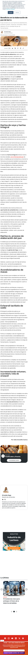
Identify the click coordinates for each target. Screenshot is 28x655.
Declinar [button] (17, 12)
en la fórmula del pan (17, 157)
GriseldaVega (7, 31)
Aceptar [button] (10, 12)
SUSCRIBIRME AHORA (14, 460)
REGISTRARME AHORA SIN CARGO (14, 653)
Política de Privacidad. (10, 9)
